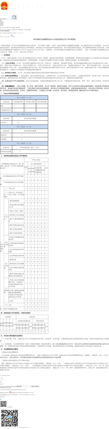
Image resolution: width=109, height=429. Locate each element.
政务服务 (2, 22)
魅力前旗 (2, 25)
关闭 (1, 381)
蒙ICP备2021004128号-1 (4, 392)
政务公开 (2, 21)
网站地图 (2, 387)
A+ (5, 36)
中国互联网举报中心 (4, 394)
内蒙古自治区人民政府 (4, 386)
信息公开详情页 (27, 29)
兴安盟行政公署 (12, 386)
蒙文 (7, 27)
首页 (1, 20)
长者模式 (13, 27)
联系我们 (9, 387)
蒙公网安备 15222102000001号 (17, 392)
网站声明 (5, 387)
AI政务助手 (17, 27)
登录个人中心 (2, 27)
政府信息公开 (14, 29)
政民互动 (2, 24)
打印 (14, 36)
